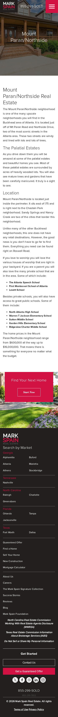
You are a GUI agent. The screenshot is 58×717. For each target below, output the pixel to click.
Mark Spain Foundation (15, 614)
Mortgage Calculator (14, 567)
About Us (8, 576)
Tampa (32, 513)
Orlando (7, 513)
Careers (7, 582)
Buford (33, 457)
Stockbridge (35, 470)
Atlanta (7, 463)
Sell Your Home (11, 555)
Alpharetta (9, 457)
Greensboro (9, 501)
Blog (5, 607)
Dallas (32, 532)
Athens (7, 470)
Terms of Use (21, 709)
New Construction (13, 561)
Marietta (33, 463)
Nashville (8, 482)
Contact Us (29, 662)
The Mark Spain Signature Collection (23, 589)
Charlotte (34, 494)
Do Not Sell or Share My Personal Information (29, 641)
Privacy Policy (36, 709)
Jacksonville (10, 520)
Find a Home (10, 548)
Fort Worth (9, 532)
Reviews (7, 601)
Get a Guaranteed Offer (29, 671)
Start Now (29, 392)
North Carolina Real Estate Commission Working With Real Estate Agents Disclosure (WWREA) (29, 623)
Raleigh (7, 494)
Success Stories (11, 595)
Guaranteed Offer (12, 542)
